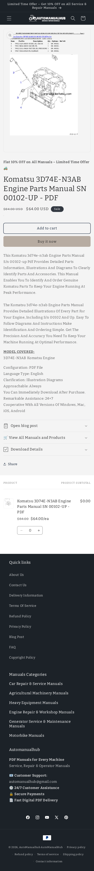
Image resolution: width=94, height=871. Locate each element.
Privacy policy (76, 847)
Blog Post (16, 637)
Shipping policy (73, 854)
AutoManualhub (29, 847)
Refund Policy (20, 616)
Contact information (49, 861)
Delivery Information (26, 595)
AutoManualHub (52, 847)
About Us (16, 575)
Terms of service (48, 854)
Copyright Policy (22, 657)
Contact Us (18, 585)
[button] (9, 18)
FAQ (12, 647)
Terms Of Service (23, 606)
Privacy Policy (20, 627)
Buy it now (47, 241)
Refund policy (24, 854)
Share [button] (13, 464)
